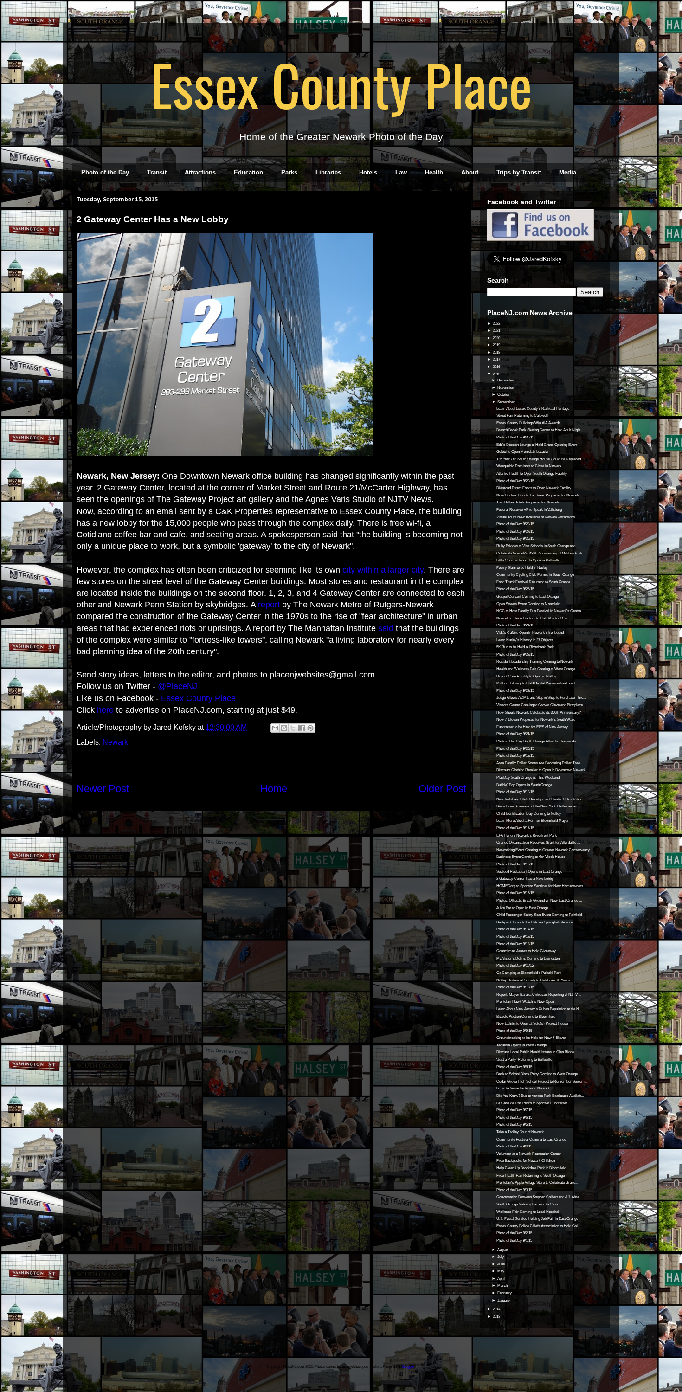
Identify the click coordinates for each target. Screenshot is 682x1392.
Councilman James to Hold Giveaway (526, 951)
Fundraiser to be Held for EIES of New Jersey (532, 727)
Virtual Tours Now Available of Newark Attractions (535, 517)
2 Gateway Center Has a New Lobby (524, 878)
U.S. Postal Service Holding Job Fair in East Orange (537, 1219)
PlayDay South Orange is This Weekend (528, 777)
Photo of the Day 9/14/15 (515, 929)
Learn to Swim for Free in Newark (523, 1088)
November (506, 388)
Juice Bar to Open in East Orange (522, 908)
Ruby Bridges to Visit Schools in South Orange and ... (537, 546)
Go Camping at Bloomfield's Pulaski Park (528, 973)
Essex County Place (341, 84)
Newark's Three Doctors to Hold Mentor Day (531, 618)
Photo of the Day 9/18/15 (515, 792)
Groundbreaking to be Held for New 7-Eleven (531, 1038)
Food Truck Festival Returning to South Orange (533, 582)
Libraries (328, 172)
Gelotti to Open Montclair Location (522, 452)
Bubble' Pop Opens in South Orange (524, 785)
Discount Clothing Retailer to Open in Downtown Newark (540, 770)
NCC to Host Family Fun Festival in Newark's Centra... (540, 611)
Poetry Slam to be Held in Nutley (521, 568)
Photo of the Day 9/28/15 (515, 524)
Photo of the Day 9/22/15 (515, 691)
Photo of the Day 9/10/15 (515, 987)
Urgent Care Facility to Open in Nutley (526, 676)
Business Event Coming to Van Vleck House (530, 857)
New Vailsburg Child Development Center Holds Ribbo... (540, 799)
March (502, 1285)
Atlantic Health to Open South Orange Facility (531, 473)
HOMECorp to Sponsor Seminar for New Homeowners (539, 886)
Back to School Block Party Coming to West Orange (537, 1074)
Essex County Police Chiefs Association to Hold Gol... (538, 1226)
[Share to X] (292, 728)
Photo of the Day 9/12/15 (515, 944)
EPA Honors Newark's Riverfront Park (526, 835)
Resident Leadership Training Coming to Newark (534, 661)
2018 (497, 352)
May (501, 1271)
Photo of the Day (105, 172)
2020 (497, 338)
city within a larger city (383, 569)
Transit (157, 172)
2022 (497, 324)
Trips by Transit (518, 172)
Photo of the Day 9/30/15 (515, 437)
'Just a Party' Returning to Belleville (524, 1059)
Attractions (200, 172)
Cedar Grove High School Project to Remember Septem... (541, 1081)
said (385, 628)
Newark (115, 742)
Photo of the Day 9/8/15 (514, 1067)
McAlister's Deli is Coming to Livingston (528, 958)
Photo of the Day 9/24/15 (515, 625)
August (503, 1250)
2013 (497, 1317)
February (505, 1293)
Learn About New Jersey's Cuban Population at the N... (539, 1009)
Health (434, 172)
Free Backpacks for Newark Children (525, 1161)
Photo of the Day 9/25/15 (515, 589)
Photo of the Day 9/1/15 (514, 1240)
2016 (497, 367)
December (506, 380)
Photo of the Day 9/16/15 (515, 864)
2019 (497, 345)
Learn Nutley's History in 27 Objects (524, 640)
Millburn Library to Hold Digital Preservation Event (535, 683)
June (501, 1264)
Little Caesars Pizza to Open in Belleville (528, 560)
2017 (497, 359)
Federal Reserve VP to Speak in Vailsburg (529, 510)
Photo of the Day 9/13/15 (515, 936)
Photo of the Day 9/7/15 (514, 1110)
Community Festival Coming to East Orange (531, 1139)
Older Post (442, 788)
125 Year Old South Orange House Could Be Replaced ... (540, 459)
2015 (497, 374)
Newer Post (103, 788)
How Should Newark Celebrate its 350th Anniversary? (538, 712)
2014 (497, 1309)
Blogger (408, 1367)
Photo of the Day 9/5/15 (514, 1124)
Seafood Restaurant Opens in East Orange (529, 872)
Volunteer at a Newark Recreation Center (528, 1154)
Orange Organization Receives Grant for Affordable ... (538, 842)
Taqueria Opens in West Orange (521, 1045)
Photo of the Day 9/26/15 (515, 538)
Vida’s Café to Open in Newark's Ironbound (530, 633)
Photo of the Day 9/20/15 (515, 749)
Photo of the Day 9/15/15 (515, 893)
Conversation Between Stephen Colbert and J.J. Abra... (539, 1197)
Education (248, 172)
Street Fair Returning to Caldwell (522, 415)
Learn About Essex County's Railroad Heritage (532, 408)
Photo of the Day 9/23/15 (515, 654)
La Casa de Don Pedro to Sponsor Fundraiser (531, 1103)
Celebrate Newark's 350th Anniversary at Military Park (539, 553)
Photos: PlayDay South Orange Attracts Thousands (536, 741)
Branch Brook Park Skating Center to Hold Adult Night (538, 430)
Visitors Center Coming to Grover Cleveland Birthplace (539, 705)
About (469, 172)
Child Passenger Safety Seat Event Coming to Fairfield (539, 915)
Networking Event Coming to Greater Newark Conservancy (543, 850)
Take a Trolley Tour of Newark (520, 1132)
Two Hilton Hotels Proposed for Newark (527, 502)
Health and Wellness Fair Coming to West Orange (535, 669)
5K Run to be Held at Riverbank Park (525, 647)
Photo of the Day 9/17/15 (515, 828)
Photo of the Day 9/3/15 (514, 1190)
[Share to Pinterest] (310, 728)
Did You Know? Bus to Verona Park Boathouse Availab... (540, 1096)
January (504, 1300)
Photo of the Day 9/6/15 (514, 1117)
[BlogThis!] (284, 728)
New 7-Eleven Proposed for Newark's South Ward (535, 719)
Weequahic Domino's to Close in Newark (528, 466)
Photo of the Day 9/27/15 (515, 531)
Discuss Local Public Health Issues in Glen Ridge (535, 1052)
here (105, 710)
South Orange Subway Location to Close (527, 1204)
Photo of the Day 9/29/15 (515, 481)
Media (567, 172)
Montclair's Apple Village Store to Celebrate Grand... (537, 1182)
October (504, 395)
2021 (497, 331)
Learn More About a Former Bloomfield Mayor (532, 820)
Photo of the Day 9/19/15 (515, 756)
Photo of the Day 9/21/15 (515, 734)
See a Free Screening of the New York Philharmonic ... (538, 806)
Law (401, 172)
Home (273, 788)
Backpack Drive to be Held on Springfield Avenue (534, 922)
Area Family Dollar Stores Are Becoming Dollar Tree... (539, 763)
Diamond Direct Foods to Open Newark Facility (533, 488)
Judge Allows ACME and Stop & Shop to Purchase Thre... (541, 698)
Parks (289, 172)
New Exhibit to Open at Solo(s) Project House (532, 1023)
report (269, 604)
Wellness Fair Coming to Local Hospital (527, 1212)
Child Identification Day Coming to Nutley (528, 814)
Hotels (368, 172)
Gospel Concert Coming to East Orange (527, 596)
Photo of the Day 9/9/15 (514, 1031)
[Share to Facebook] (301, 728)
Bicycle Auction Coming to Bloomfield (525, 1016)
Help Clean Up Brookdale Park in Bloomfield (531, 1168)
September (506, 402)
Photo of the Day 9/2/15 (514, 1233)
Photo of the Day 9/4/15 (514, 1146)
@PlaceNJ (177, 686)
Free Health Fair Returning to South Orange (530, 1175)
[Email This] (275, 728)
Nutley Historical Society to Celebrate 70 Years (533, 980)
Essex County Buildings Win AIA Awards (528, 423)
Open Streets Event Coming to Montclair (528, 604)
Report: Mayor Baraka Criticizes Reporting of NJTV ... (538, 994)
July (501, 1257)
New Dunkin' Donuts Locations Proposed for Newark (537, 495)
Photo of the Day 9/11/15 (515, 965)
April (501, 1278)
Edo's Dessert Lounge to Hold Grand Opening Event (536, 445)
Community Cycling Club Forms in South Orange (535, 575)
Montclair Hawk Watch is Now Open (525, 1001)
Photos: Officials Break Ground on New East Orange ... (539, 900)
